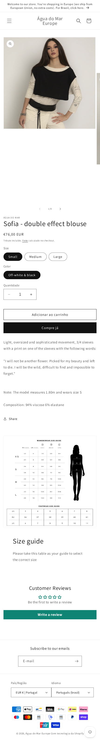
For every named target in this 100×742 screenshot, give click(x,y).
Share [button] (13, 419)
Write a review (50, 614)
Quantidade (11, 285)
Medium (35, 257)
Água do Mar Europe (38, 733)
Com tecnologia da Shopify (67, 733)
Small (12, 257)
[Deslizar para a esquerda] (40, 209)
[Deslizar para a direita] (60, 209)
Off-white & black (22, 275)
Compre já (50, 328)
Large (57, 257)
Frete (25, 240)
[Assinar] (76, 661)
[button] (9, 21)
